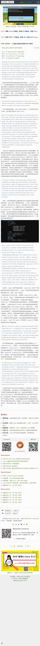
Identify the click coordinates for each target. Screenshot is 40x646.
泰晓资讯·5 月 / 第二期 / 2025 (12, 497)
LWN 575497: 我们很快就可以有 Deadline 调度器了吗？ (20, 468)
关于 (30, 2)
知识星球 (27, 576)
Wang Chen (6, 48)
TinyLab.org (20, 56)
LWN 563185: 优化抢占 (10, 466)
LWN (16, 510)
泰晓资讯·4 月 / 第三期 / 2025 (12, 502)
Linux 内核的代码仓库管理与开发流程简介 (16, 461)
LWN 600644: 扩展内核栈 (11, 463)
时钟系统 (8, 510)
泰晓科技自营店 (20, 430)
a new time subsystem (31, 103)
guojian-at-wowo (13, 58)
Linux (7, 513)
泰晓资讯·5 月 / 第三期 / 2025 (12, 495)
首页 (21, 2)
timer (15, 513)
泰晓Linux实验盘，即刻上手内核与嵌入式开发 (20, 26)
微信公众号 (20, 576)
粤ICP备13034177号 (20, 580)
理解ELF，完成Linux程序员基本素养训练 (20, 573)
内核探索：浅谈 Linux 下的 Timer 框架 (15, 480)
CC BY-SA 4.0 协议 (30, 518)
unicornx (11, 56)
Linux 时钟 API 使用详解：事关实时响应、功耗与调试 (19, 483)
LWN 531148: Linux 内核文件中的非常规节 (16, 459)
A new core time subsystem (15, 52)
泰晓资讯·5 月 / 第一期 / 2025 (12, 500)
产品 (25, 2)
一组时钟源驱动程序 (10, 359)
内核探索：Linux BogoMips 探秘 (13, 478)
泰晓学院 (12, 428)
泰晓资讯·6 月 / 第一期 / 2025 (12, 485)
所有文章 (20, 546)
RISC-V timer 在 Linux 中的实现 (13, 476)
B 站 (17, 428)
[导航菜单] (38, 3)
